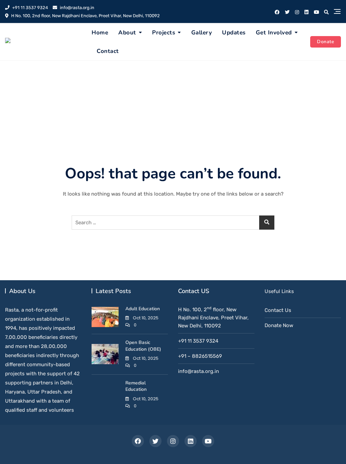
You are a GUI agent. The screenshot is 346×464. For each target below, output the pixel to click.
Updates (234, 32)
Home (100, 32)
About (127, 32)
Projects (163, 32)
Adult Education (142, 309)
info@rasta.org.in (76, 7)
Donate (325, 41)
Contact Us (278, 310)
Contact (108, 51)
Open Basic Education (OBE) (143, 345)
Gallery (201, 32)
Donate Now (279, 325)
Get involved (274, 32)
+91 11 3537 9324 (29, 7)
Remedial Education (136, 386)
